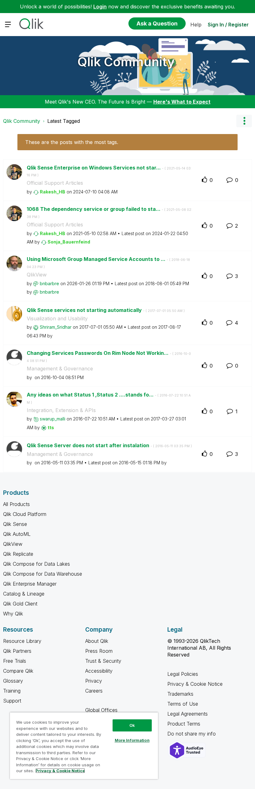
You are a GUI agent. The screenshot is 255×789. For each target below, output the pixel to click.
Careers (94, 691)
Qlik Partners (17, 651)
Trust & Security (103, 661)
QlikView (37, 275)
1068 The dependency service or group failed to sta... (109, 212)
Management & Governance (60, 368)
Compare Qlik (18, 671)
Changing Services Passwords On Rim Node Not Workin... (109, 356)
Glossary (13, 681)
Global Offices (101, 710)
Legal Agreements (187, 714)
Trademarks (180, 694)
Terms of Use (182, 704)
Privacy (93, 681)
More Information (132, 740)
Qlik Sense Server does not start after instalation (109, 445)
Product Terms (183, 724)
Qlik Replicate (18, 554)
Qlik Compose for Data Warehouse (42, 574)
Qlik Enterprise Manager (30, 584)
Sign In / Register (228, 24)
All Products (16, 504)
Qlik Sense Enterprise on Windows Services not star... (109, 171)
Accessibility (99, 671)
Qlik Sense (15, 524)
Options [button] (244, 121)
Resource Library (22, 641)
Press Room (99, 651)
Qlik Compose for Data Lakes (36, 564)
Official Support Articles (55, 183)
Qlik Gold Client (20, 604)
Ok (132, 725)
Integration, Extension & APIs (61, 410)
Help (196, 24)
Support (12, 701)
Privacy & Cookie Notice (195, 684)
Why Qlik (13, 613)
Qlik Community (126, 61)
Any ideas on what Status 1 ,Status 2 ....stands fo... (109, 398)
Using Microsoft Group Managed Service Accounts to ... (108, 262)
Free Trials (14, 661)
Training (12, 691)
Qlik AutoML (16, 534)
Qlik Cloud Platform (24, 514)
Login (100, 6)
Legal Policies (182, 674)
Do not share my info (192, 734)
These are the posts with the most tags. (71, 142)
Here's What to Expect (182, 102)
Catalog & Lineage (23, 594)
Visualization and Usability (57, 318)
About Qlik (96, 641)
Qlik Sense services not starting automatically (106, 310)
